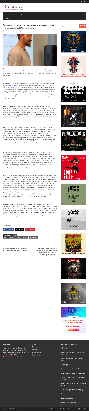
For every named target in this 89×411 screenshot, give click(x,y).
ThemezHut (82, 409)
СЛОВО (29, 14)
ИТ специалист (22, 237)
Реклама (34, 350)
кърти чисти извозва (78, 373)
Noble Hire (13, 85)
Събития (7, 18)
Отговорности (36, 355)
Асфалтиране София (67, 358)
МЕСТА (57, 14)
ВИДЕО (50, 14)
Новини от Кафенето (18, 31)
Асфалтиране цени (67, 365)
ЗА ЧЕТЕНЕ (65, 14)
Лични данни (36, 352)
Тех (15, 235)
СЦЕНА (22, 14)
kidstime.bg (64, 348)
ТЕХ (78, 14)
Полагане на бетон (67, 394)
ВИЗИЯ (36, 14)
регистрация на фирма (68, 383)
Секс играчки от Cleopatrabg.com (72, 369)
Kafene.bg (16, 409)
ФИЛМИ (6, 14)
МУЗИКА (14, 14)
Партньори (35, 347)
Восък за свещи (80, 394)
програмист (33, 237)
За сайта (34, 344)
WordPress (63, 409)
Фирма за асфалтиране (68, 402)
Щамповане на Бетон (68, 398)
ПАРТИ (43, 14)
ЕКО (73, 14)
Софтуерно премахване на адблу (72, 390)
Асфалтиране (65, 373)
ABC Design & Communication (14, 356)
